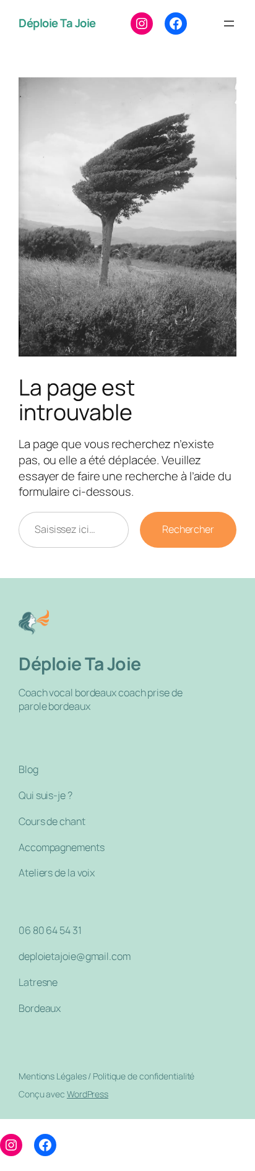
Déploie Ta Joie (57, 23)
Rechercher (188, 529)
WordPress (87, 1094)
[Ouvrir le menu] (229, 23)
